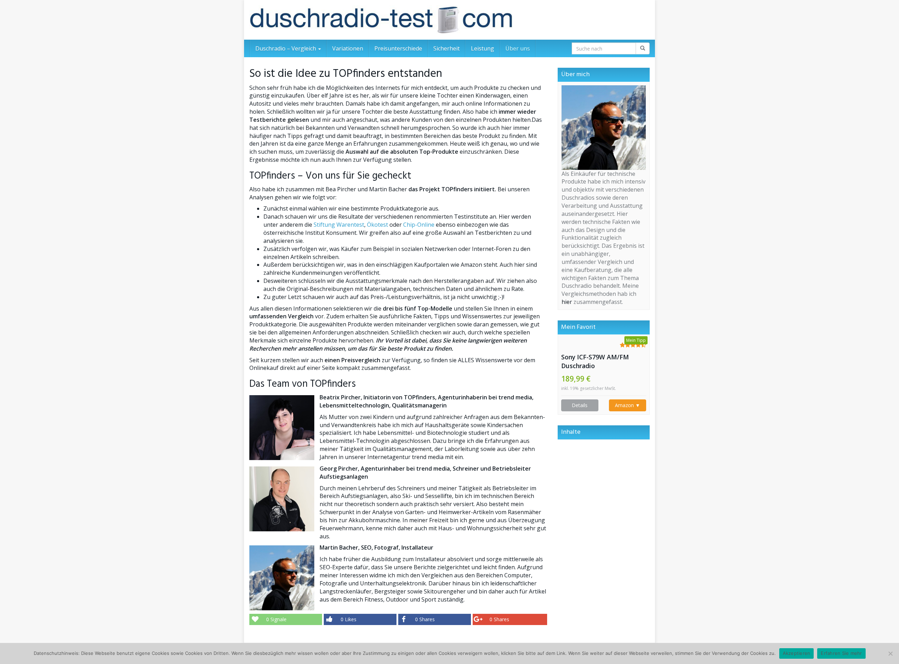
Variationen (347, 48)
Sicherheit (446, 48)
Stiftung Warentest (339, 224)
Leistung (482, 48)
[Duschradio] (381, 19)
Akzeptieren (797, 653)
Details (580, 405)
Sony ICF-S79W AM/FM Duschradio (595, 361)
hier (567, 302)
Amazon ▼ (627, 405)
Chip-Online (418, 224)
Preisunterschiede (398, 48)
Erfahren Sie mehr (841, 653)
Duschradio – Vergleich (286, 48)
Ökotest (377, 224)
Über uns (517, 48)
